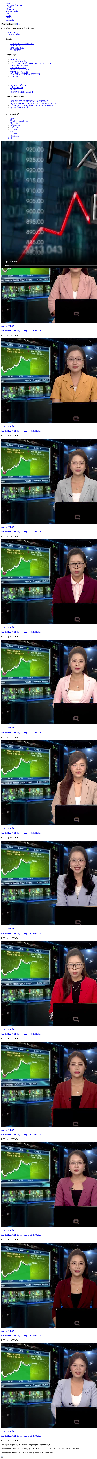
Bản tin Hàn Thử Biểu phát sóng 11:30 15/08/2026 (21, 1235)
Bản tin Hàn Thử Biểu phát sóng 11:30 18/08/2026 (21, 1034)
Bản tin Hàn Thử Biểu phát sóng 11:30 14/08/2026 (21, 1336)
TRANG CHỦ (11, 32)
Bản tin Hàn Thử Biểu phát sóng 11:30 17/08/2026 (21, 1135)
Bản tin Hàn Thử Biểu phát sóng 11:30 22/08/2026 (21, 632)
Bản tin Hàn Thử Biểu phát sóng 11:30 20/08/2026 (21, 833)
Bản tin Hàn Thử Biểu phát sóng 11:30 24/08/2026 (21, 532)
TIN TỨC (9, 110)
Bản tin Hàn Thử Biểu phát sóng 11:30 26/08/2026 (21, 331)
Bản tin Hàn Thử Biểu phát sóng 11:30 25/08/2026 (21, 431)
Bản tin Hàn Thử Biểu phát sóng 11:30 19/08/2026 (21, 934)
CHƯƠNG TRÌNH (13, 34)
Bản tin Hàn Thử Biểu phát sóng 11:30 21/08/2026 (21, 733)
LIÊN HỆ (9, 138)
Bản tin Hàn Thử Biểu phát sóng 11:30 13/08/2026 (21, 1436)
